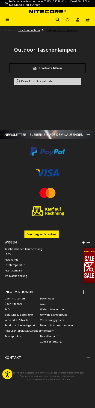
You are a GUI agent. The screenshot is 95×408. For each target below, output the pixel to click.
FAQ (7, 309)
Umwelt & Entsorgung (53, 314)
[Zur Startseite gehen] (47, 11)
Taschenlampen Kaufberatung (23, 249)
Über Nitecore (14, 303)
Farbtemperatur (15, 265)
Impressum (47, 330)
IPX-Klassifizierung (16, 275)
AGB (43, 303)
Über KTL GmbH (15, 298)
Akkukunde (11, 259)
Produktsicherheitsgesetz (20, 325)
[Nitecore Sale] (89, 265)
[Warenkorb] (88, 20)
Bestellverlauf (48, 336)
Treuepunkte (13, 336)
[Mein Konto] (78, 20)
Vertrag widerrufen (41, 234)
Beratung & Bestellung (19, 314)
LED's (8, 254)
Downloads (47, 298)
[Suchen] (58, 20)
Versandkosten (67, 372)
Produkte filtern (50, 68)
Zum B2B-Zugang (51, 341)
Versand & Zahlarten (17, 320)
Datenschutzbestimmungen (57, 325)
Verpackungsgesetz (52, 320)
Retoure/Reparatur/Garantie (22, 330)
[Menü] (7, 19)
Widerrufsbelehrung (52, 309)
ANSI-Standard (14, 270)
